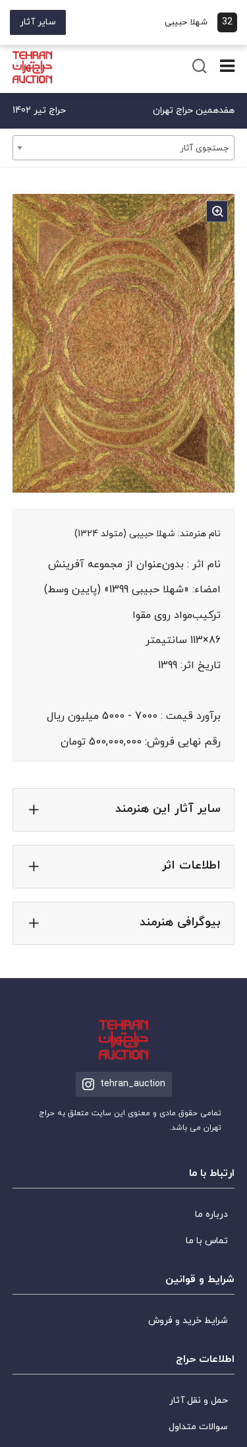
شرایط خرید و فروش (188, 1320)
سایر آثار (38, 22)
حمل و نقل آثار (198, 1400)
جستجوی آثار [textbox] (204, 148)
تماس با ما (207, 1241)
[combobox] (124, 147)
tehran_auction (132, 1084)
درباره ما (211, 1214)
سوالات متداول (198, 1427)
